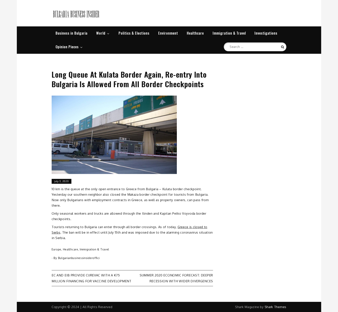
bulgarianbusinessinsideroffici (79, 258)
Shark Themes (275, 307)
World (100, 33)
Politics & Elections (134, 33)
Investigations (265, 33)
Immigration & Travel (229, 33)
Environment (168, 33)
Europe (56, 249)
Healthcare (195, 33)
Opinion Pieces (67, 46)
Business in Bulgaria (71, 33)
